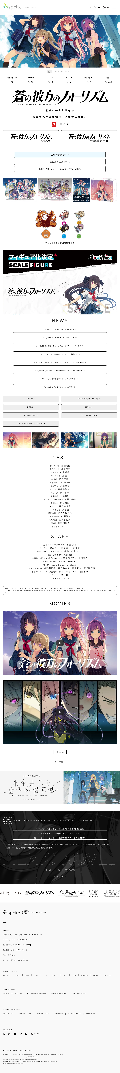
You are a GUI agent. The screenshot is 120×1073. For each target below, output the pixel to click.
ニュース (17, 975)
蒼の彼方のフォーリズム (17, 945)
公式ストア (6, 975)
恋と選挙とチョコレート (15, 950)
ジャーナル (84, 975)
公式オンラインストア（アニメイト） (14, 993)
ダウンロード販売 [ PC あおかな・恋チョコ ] (16, 960)
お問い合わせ (107, 975)
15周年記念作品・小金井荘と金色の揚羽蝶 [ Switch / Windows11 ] (22, 935)
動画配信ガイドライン (43, 1014)
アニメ (45, 975)
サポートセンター (8, 1014)
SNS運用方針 (59, 1014)
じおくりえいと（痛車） (80, 993)
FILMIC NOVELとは (9, 955)
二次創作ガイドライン (25, 1014)
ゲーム (27, 975)
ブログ (74, 975)
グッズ (65, 975)
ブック (36, 975)
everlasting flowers (17, 940)
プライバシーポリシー (74, 1014)
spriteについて (90, 1014)
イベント (55, 975)
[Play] (60, 643)
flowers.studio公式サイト (60, 993)
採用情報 (95, 975)
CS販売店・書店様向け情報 (38, 993)
